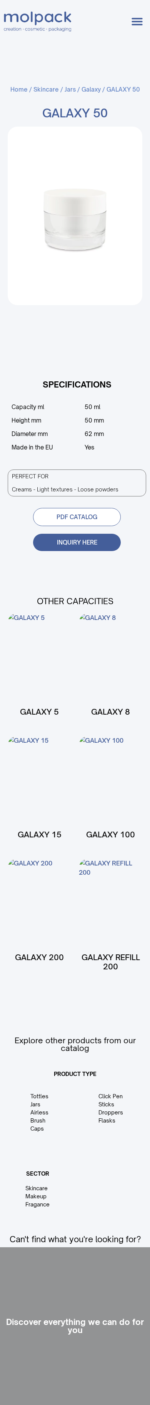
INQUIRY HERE (77, 542)
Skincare (46, 89)
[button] (137, 22)
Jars (70, 89)
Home (19, 89)
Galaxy (91, 89)
